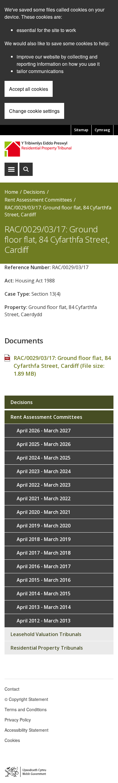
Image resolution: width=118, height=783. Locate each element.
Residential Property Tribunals (47, 648)
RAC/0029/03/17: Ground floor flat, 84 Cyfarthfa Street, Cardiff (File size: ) (62, 365)
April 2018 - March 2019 (43, 539)
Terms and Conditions (26, 709)
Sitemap (81, 129)
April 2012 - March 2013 (43, 620)
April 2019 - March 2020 (43, 525)
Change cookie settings (34, 110)
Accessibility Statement (26, 730)
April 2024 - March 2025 (43, 457)
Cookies (12, 740)
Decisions (34, 192)
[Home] (59, 149)
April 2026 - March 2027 (43, 430)
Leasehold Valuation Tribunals (46, 634)
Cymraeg (102, 129)
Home (11, 192)
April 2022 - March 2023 (43, 485)
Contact (12, 689)
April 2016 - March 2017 (43, 566)
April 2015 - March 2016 (43, 580)
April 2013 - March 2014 (43, 607)
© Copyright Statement (26, 699)
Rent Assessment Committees (38, 199)
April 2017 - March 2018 (43, 552)
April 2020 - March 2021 (43, 512)
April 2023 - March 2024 (43, 471)
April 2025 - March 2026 (43, 444)
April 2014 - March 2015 (43, 593)
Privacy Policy (18, 720)
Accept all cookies (28, 88)
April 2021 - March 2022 (43, 498)
